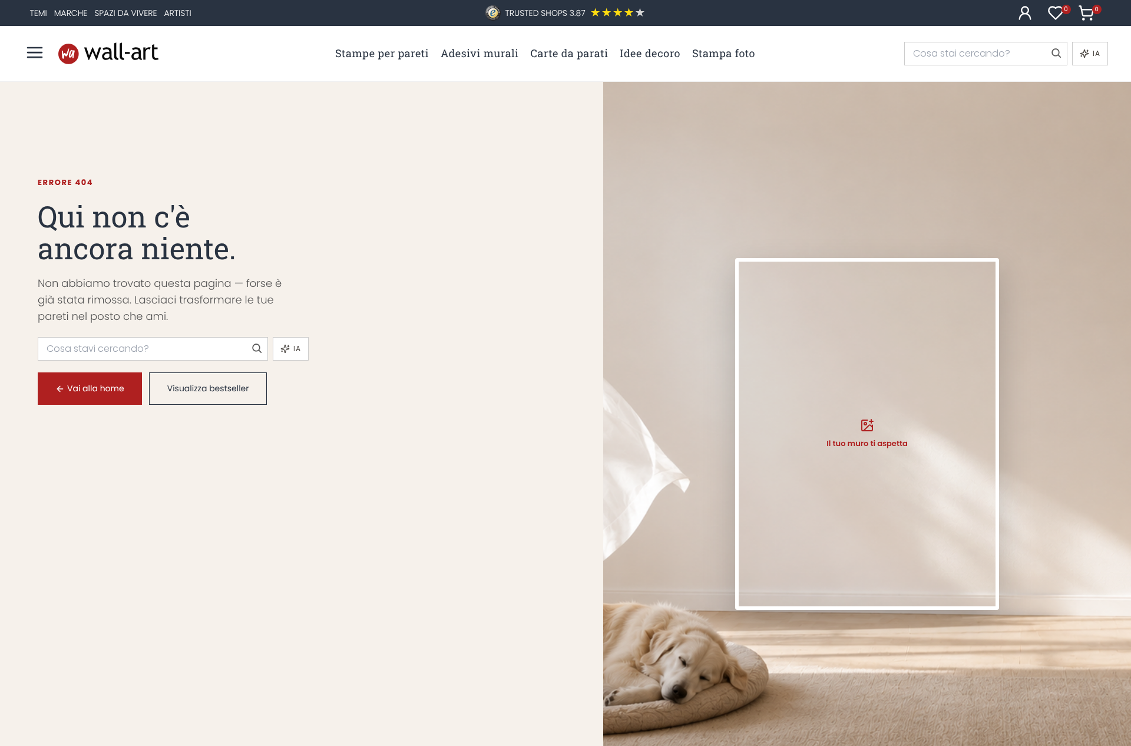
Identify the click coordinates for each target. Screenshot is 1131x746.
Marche (70, 13)
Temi (38, 13)
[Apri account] (1025, 13)
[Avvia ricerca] (1055, 53)
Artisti (177, 13)
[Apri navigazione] (35, 52)
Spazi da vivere (125, 13)
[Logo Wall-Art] (108, 53)
